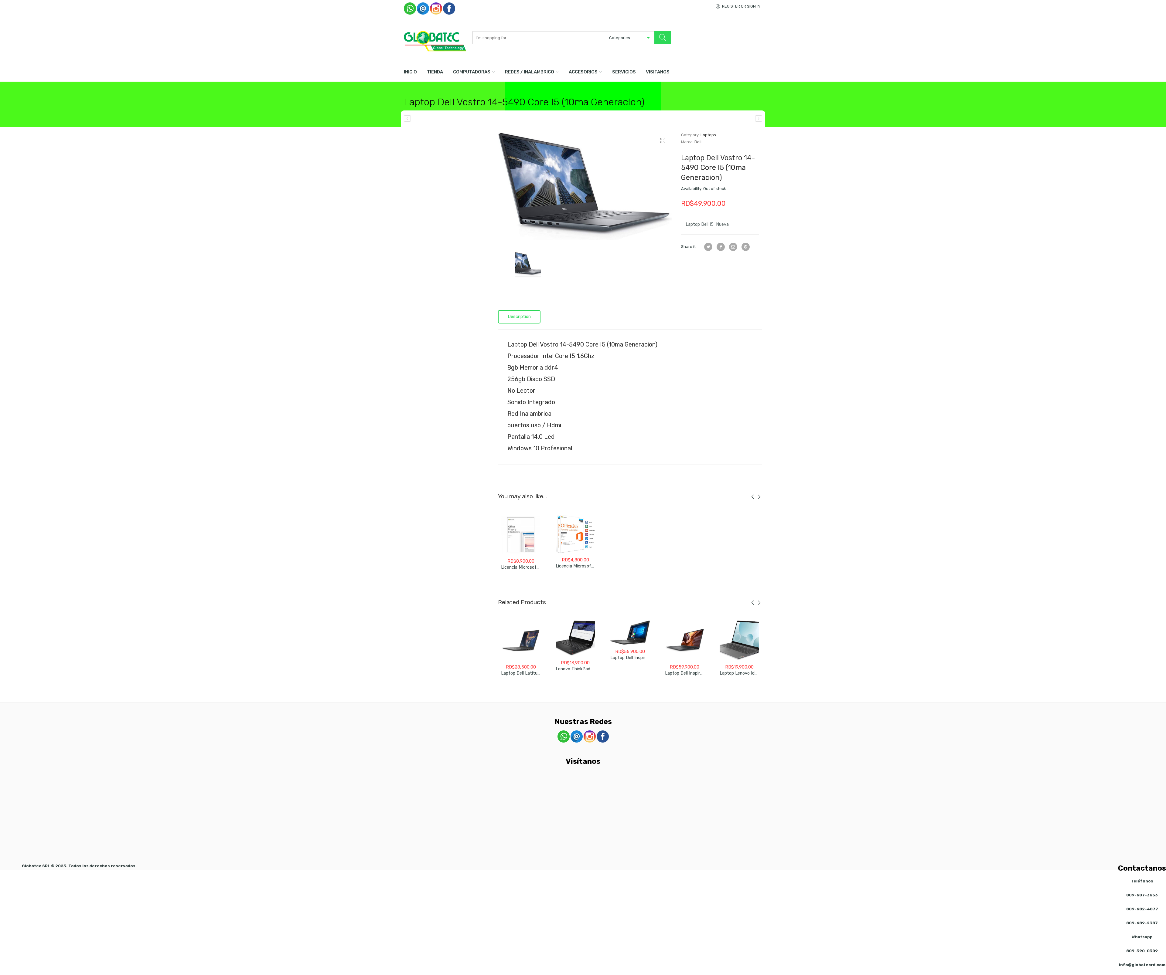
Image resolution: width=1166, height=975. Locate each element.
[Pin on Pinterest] (746, 247)
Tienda (435, 72)
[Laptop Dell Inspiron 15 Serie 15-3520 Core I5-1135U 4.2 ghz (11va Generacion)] (630, 633)
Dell (697, 142)
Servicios (624, 72)
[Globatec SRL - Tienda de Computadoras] (435, 41)
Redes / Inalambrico (529, 72)
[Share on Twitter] (708, 247)
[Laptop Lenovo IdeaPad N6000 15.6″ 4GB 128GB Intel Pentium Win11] (739, 640)
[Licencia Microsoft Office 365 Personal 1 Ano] (575, 534)
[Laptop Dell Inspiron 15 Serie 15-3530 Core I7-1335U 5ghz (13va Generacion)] (684, 640)
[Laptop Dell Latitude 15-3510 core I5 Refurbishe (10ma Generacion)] (520, 640)
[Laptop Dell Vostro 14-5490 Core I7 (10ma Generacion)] (407, 118)
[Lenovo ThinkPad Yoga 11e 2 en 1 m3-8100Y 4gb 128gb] (575, 638)
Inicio (410, 72)
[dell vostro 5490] (585, 186)
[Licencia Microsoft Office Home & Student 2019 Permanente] (520, 534)
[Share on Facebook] (721, 247)
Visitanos (658, 72)
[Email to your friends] (733, 247)
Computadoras (471, 72)
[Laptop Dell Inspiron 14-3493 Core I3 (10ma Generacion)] (758, 118)
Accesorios (583, 72)
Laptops (708, 135)
